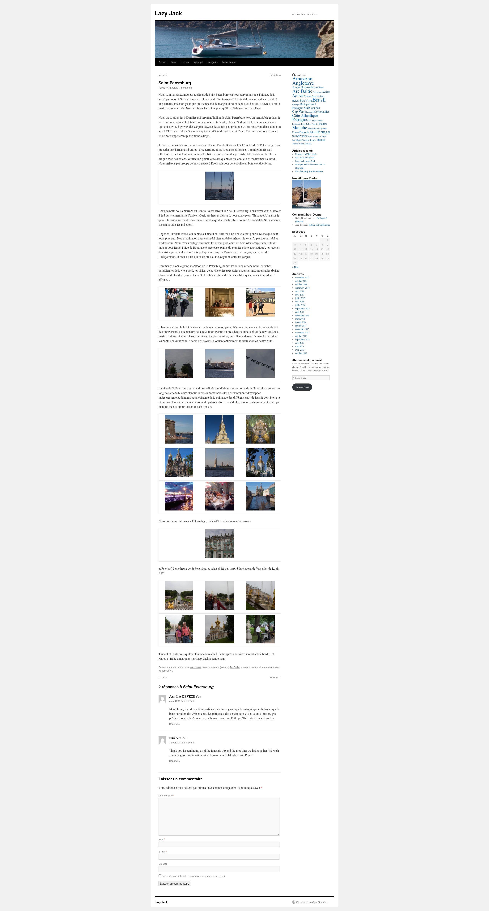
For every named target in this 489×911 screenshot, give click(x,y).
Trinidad (307, 143)
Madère (323, 123)
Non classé (195, 667)
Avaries (326, 92)
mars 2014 (300, 318)
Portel (295, 132)
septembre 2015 (302, 308)
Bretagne (296, 104)
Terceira (305, 140)
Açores (297, 95)
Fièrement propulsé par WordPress (312, 902)
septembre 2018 (302, 287)
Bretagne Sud (300, 108)
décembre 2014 (302, 315)
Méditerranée (313, 128)
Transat (320, 140)
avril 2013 (299, 349)
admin (188, 87)
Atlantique (317, 92)
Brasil (319, 99)
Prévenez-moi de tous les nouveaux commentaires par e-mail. (194, 876)
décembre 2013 (302, 329)
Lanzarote (296, 124)
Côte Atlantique (305, 115)
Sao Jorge (322, 136)
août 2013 (299, 342)
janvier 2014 (301, 325)
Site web (163, 863)
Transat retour (298, 143)
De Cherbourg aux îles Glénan (309, 171)
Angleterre (303, 82)
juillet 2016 (300, 304)
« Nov (295, 267)
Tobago (313, 140)
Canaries (314, 108)
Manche (299, 127)
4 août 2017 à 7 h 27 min (182, 701)
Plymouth (323, 128)
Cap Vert (298, 111)
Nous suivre (229, 62)
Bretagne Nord (308, 104)
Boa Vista (306, 100)
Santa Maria (313, 136)
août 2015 (299, 311)
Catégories (213, 62)
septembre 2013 (302, 339)
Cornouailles (321, 111)
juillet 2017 (300, 298)
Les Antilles (313, 124)
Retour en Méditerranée (306, 153)
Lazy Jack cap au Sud (305, 160)
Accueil (163, 62)
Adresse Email (302, 387)
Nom (162, 839)
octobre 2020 (301, 280)
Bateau (185, 62)
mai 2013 (299, 346)
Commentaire (166, 795)
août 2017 (299, 294)
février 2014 (300, 322)
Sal (294, 136)
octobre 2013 (301, 335)
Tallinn (163, 75)
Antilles (319, 87)
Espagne (299, 119)
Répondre (174, 723)
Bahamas (307, 96)
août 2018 (299, 291)
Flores (314, 120)
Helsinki (275, 75)
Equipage (198, 62)
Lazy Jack (168, 13)
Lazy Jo (304, 124)
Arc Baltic (235, 667)
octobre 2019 (301, 284)
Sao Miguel (297, 140)
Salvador (301, 136)
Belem (295, 100)
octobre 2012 (301, 353)
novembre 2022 (302, 277)
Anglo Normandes (303, 87)
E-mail (163, 851)
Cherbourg (309, 112)
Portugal (323, 131)
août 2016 (299, 301)
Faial (309, 120)
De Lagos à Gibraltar (304, 157)
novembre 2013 (302, 332)
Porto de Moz (307, 132)
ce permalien (165, 670)
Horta (320, 120)
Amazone (302, 78)
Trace (174, 62)
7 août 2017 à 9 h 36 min (182, 742)
